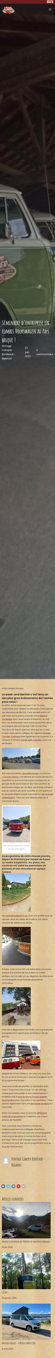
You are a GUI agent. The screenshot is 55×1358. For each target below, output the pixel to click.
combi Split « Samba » (32, 740)
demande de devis (40, 1103)
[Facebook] (3, 1186)
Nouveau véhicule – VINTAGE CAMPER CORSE (19, 1343)
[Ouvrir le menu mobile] (50, 9)
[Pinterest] (18, 1186)
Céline (4, 1292)
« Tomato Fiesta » (10, 776)
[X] (8, 1186)
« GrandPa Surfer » (30, 773)
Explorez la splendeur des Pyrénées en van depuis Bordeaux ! (26, 1241)
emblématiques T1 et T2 (18, 915)
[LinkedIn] (13, 1186)
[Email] (24, 1186)
